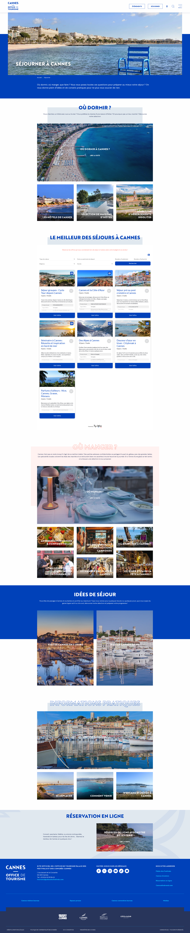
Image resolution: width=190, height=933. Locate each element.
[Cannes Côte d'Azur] (83, 916)
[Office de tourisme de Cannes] (15, 872)
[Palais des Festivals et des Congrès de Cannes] (103, 917)
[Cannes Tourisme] (13, 6)
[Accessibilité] (167, 6)
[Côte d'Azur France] (125, 917)
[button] (173, 6)
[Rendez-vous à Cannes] (63, 916)
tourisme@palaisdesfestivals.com (50, 879)
